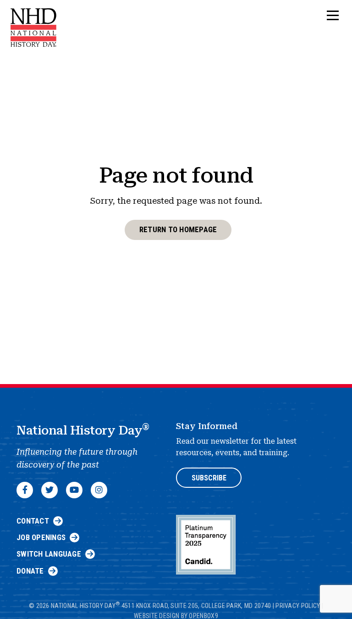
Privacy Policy (297, 605)
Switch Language (48, 553)
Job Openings (41, 537)
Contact (32, 520)
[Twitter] (49, 490)
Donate (30, 570)
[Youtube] (74, 490)
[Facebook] (24, 490)
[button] (333, 16)
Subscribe (209, 478)
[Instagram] (99, 490)
